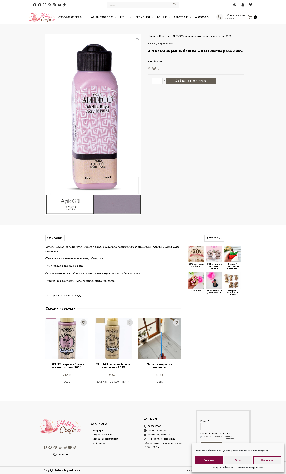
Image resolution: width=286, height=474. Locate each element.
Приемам (208, 460)
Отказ (238, 460)
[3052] (93, 124)
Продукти (164, 36)
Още (67, 381)
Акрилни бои (165, 43)
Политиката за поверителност (229, 437)
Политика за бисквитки (223, 467)
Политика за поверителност (249, 467)
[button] (60, 454)
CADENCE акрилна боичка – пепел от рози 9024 (67, 365)
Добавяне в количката (191, 81)
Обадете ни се (235, 15)
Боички (152, 43)
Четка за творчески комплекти (160, 365)
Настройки (267, 460)
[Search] (174, 5)
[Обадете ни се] (219, 17)
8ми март (196, 290)
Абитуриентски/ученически (214, 291)
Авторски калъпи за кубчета (232, 292)
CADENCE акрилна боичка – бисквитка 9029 (113, 365)
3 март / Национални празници (232, 265)
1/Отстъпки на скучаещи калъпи (214, 265)
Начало (152, 36)
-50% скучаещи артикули (196, 265)
